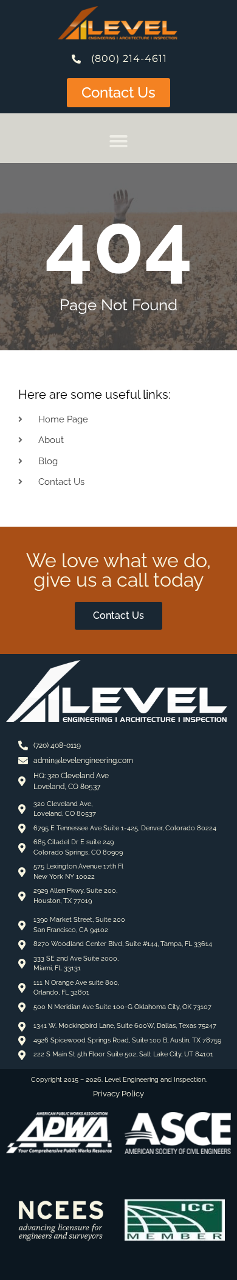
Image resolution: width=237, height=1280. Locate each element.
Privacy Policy (118, 1093)
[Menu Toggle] (118, 141)
